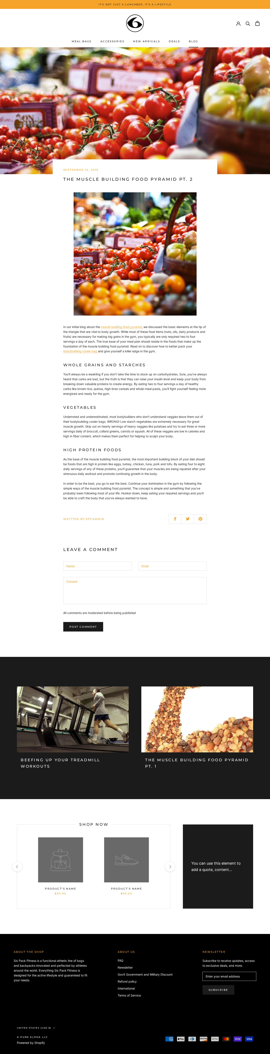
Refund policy (127, 981)
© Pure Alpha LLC (32, 1037)
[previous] (17, 866)
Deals (174, 41)
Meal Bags (82, 41)
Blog (193, 41)
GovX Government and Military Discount (145, 974)
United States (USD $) (34, 1028)
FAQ (120, 960)
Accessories (112, 41)
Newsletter (125, 967)
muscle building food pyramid (121, 327)
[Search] (248, 23)
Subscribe (218, 989)
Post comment (83, 626)
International (126, 988)
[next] (170, 866)
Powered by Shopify (31, 1042)
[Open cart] (257, 23)
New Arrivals (146, 41)
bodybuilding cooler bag (80, 351)
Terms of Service (129, 995)
